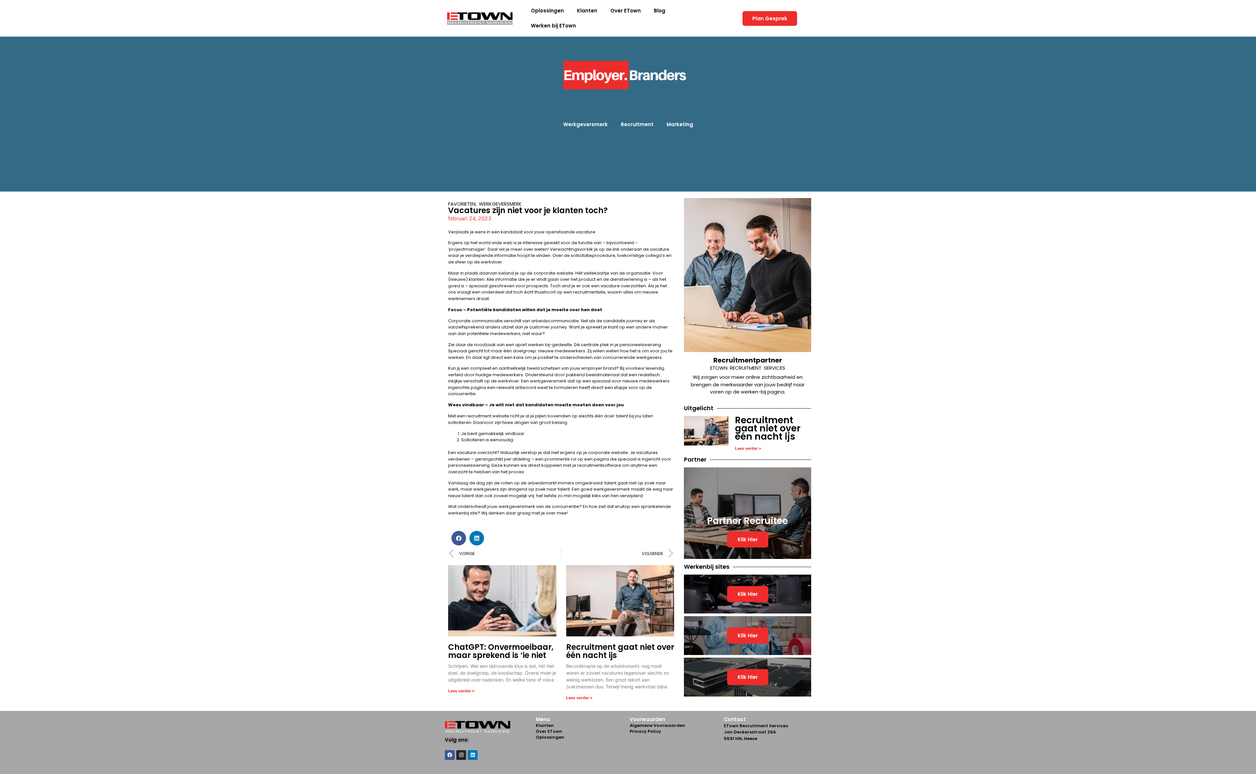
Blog (659, 10)
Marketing (680, 124)
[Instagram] (461, 755)
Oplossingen (547, 10)
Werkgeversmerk (585, 124)
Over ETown (625, 10)
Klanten (587, 10)
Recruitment (637, 124)
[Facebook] (450, 755)
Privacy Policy (645, 731)
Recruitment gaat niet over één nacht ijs (620, 651)
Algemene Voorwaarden (657, 726)
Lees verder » (461, 690)
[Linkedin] (473, 755)
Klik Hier (748, 539)
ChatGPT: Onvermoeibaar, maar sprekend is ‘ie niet (500, 651)
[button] (458, 538)
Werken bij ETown (553, 25)
